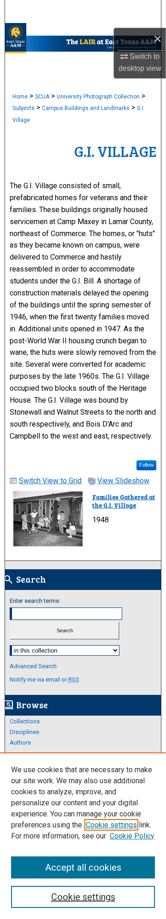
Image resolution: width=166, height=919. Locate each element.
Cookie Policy (132, 836)
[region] (83, 835)
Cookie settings (111, 825)
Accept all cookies (83, 867)
